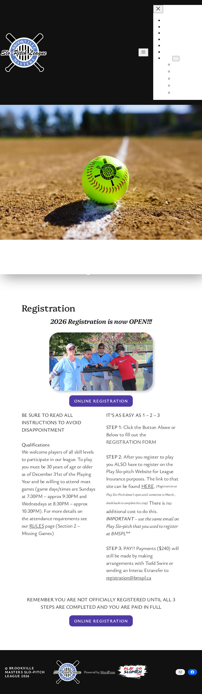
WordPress (107, 672)
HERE (147, 486)
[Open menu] (143, 52)
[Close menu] (158, 9)
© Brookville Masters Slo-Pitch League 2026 (25, 672)
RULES (36, 525)
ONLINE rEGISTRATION (101, 401)
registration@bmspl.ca (128, 577)
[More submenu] (175, 58)
